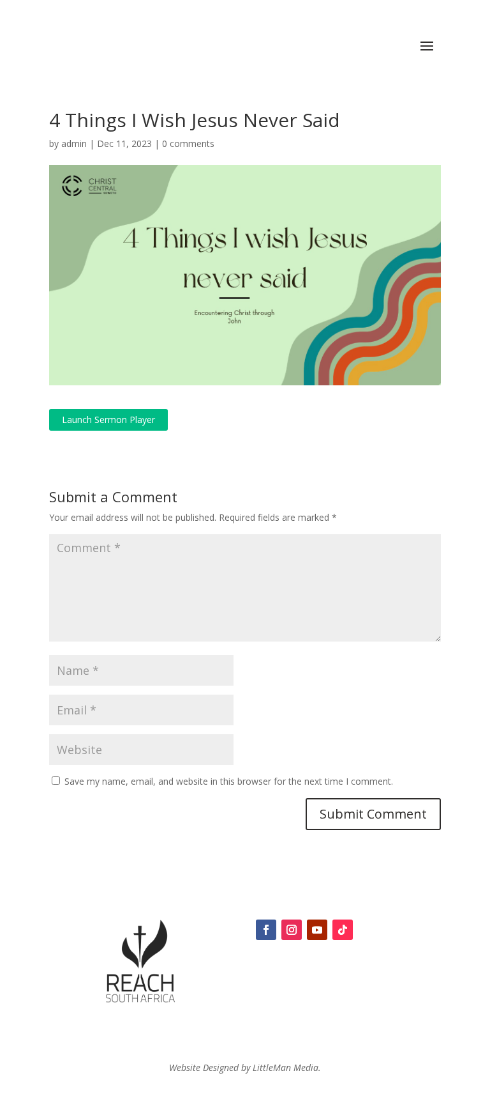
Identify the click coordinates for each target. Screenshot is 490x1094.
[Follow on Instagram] (291, 930)
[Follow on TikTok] (342, 930)
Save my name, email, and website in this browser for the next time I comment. (228, 781)
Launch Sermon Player (108, 419)
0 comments (188, 143)
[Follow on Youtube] (317, 930)
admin (74, 143)
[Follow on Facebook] (266, 930)
